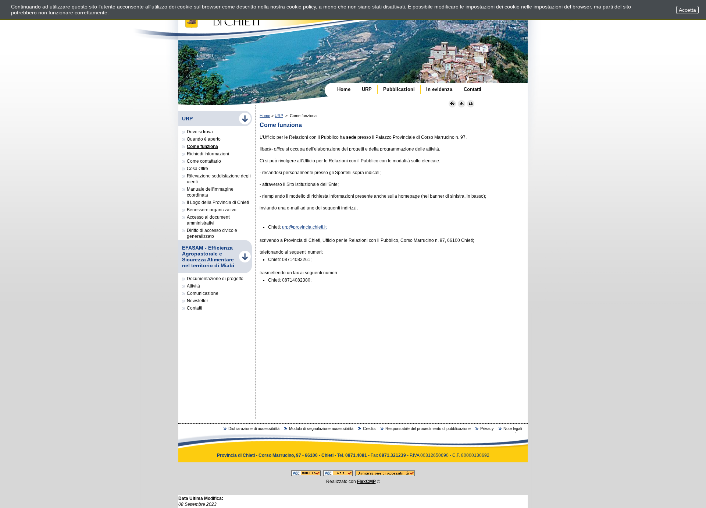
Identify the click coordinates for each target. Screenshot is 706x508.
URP (279, 115)
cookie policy (301, 7)
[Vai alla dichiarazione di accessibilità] (385, 474)
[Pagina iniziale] (452, 104)
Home (265, 115)
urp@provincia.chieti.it (304, 227)
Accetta (687, 10)
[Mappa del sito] (461, 104)
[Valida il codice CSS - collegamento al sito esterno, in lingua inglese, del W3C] (338, 474)
